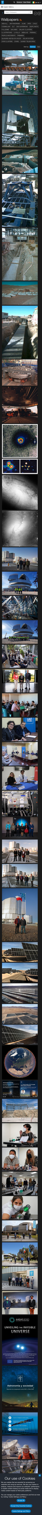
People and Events (8, 35)
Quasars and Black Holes (11, 38)
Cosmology (6, 26)
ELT (13, 26)
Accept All (21, 1500)
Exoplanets (34, 26)
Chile (35, 23)
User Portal (26, 2)
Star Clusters (7, 41)
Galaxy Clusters (25, 29)
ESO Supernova (22, 26)
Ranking (32, 47)
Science (19, 2)
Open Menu (8, 7)
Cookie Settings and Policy (21, 1511)
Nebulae (25, 32)
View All (5, 23)
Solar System (28, 38)
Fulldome (5, 29)
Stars (16, 41)
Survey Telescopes (28, 41)
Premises (20, 35)
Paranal (33, 32)
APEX (29, 23)
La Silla (17, 32)
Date (38, 47)
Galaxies (14, 29)
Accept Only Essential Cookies (21, 1506)
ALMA (24, 23)
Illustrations (7, 32)
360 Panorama (15, 23)
